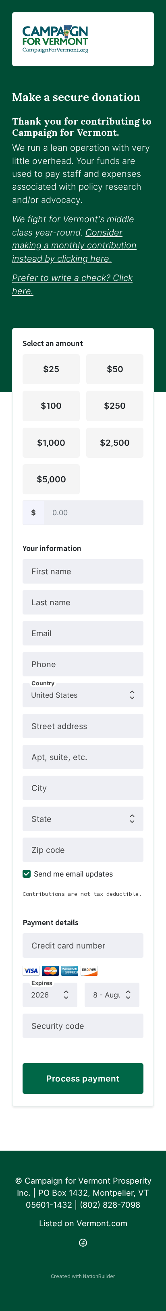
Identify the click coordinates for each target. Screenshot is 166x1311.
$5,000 (51, 479)
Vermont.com (102, 1223)
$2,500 (115, 443)
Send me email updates (73, 874)
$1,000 (51, 443)
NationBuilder (99, 1276)
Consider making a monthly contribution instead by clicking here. (74, 245)
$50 (115, 369)
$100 (51, 406)
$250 (115, 406)
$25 (51, 369)
